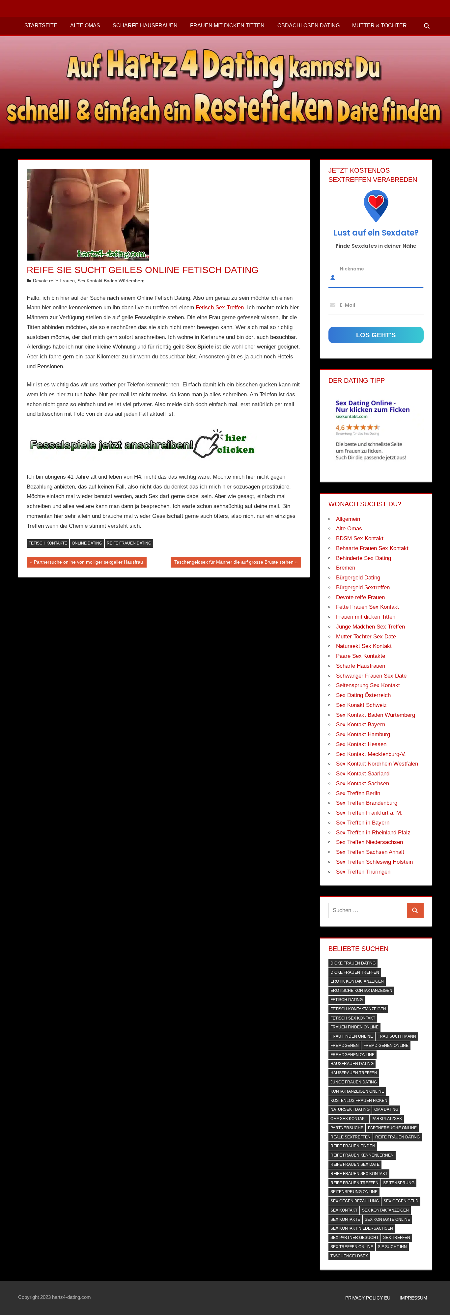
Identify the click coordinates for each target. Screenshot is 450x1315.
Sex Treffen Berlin (358, 793)
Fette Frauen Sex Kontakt (367, 607)
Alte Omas (85, 25)
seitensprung (398, 1183)
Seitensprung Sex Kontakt (368, 685)
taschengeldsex (349, 1256)
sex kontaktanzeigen (385, 1210)
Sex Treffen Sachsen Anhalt (370, 852)
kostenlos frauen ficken (358, 1100)
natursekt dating (350, 1109)
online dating (87, 543)
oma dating (386, 1109)
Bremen (345, 568)
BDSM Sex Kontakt (359, 538)
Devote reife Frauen (54, 280)
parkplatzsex (387, 1118)
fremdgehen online (352, 1054)
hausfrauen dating (352, 1063)
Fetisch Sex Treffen (220, 307)
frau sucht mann (397, 1036)
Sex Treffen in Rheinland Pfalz (373, 832)
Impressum (413, 1298)
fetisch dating (346, 999)
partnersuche (346, 1128)
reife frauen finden (352, 1146)
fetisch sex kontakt (352, 1018)
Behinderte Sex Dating (363, 558)
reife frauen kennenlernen (362, 1155)
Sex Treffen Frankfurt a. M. (369, 813)
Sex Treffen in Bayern (362, 823)
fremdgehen (344, 1045)
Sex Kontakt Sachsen (362, 783)
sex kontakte (345, 1219)
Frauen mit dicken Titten (227, 25)
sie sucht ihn (392, 1247)
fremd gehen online (385, 1045)
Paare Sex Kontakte (360, 656)
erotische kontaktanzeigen (361, 990)
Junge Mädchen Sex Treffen (370, 627)
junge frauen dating (353, 1082)
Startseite (40, 25)
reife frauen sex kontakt (358, 1173)
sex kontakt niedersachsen (361, 1228)
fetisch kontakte (48, 543)
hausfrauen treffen (353, 1073)
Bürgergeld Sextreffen (363, 587)
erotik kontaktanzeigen (357, 981)
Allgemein (348, 519)
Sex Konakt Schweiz (361, 705)
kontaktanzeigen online (357, 1091)
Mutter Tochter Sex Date (366, 636)
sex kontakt (343, 1210)
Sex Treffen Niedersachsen (369, 842)
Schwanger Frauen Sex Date (371, 676)
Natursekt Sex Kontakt (364, 646)
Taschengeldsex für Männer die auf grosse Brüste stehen (234, 563)
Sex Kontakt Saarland (362, 773)
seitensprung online (354, 1191)
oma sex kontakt (348, 1118)
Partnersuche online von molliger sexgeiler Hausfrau (88, 563)
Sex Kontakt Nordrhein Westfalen (377, 764)
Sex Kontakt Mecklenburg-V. (371, 754)
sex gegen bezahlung (354, 1201)
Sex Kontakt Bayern (360, 724)
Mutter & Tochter (379, 25)
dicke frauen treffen (354, 972)
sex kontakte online (387, 1219)
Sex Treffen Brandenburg (366, 803)
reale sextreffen (350, 1137)
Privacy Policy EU (367, 1298)
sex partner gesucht (354, 1237)
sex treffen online (351, 1247)
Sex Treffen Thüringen (363, 872)
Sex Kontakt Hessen (361, 744)
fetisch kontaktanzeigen (358, 1009)
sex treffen (396, 1237)
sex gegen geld (400, 1201)
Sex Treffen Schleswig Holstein (374, 862)
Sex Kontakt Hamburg (363, 734)
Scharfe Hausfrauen (145, 25)
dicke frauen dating (353, 963)
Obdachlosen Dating (308, 25)
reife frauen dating (129, 543)
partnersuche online (392, 1128)
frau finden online (351, 1036)
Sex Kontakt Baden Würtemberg (111, 280)
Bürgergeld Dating (358, 577)
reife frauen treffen (354, 1183)
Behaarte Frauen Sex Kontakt (372, 548)
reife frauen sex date (355, 1164)
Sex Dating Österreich (363, 695)
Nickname (352, 268)
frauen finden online (354, 1027)
